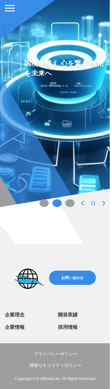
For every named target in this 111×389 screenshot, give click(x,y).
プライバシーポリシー (55, 353)
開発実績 (68, 314)
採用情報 (68, 327)
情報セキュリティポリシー (55, 365)
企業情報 (15, 327)
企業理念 (15, 314)
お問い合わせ (72, 278)
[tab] (44, 203)
